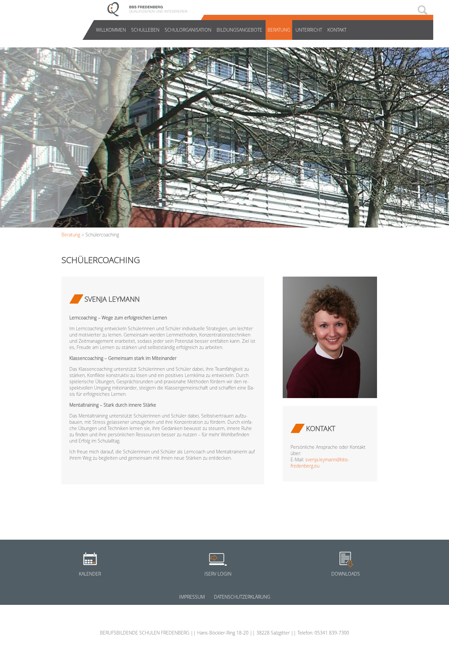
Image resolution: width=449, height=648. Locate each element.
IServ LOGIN (217, 574)
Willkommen (111, 30)
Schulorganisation (188, 30)
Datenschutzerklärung (242, 597)
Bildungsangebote (239, 30)
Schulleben (145, 30)
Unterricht (308, 30)
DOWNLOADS (345, 574)
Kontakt (336, 30)
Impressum (192, 597)
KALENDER (90, 574)
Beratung (279, 30)
